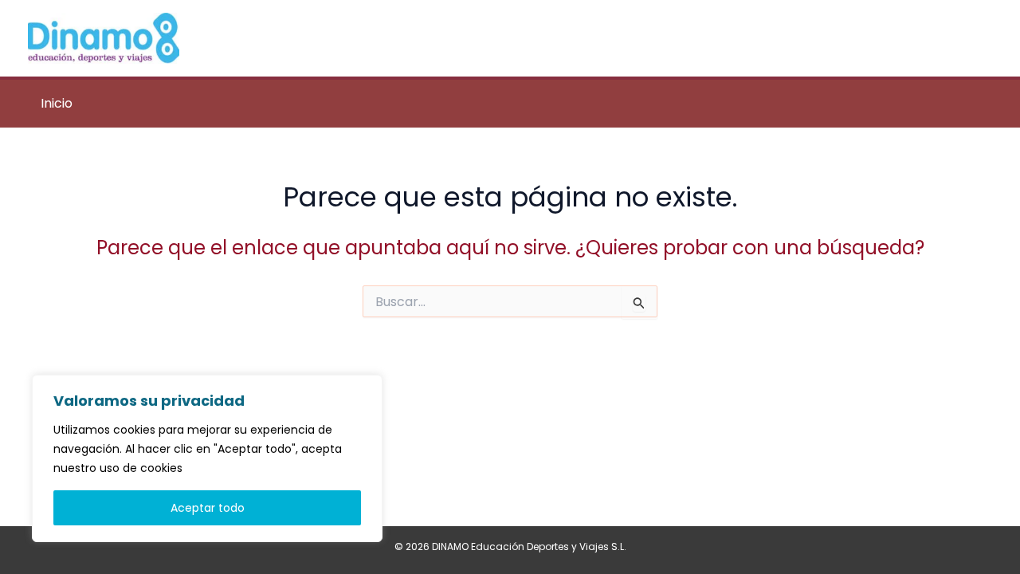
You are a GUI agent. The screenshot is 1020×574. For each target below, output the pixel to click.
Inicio (57, 103)
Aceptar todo (208, 508)
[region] (207, 458)
